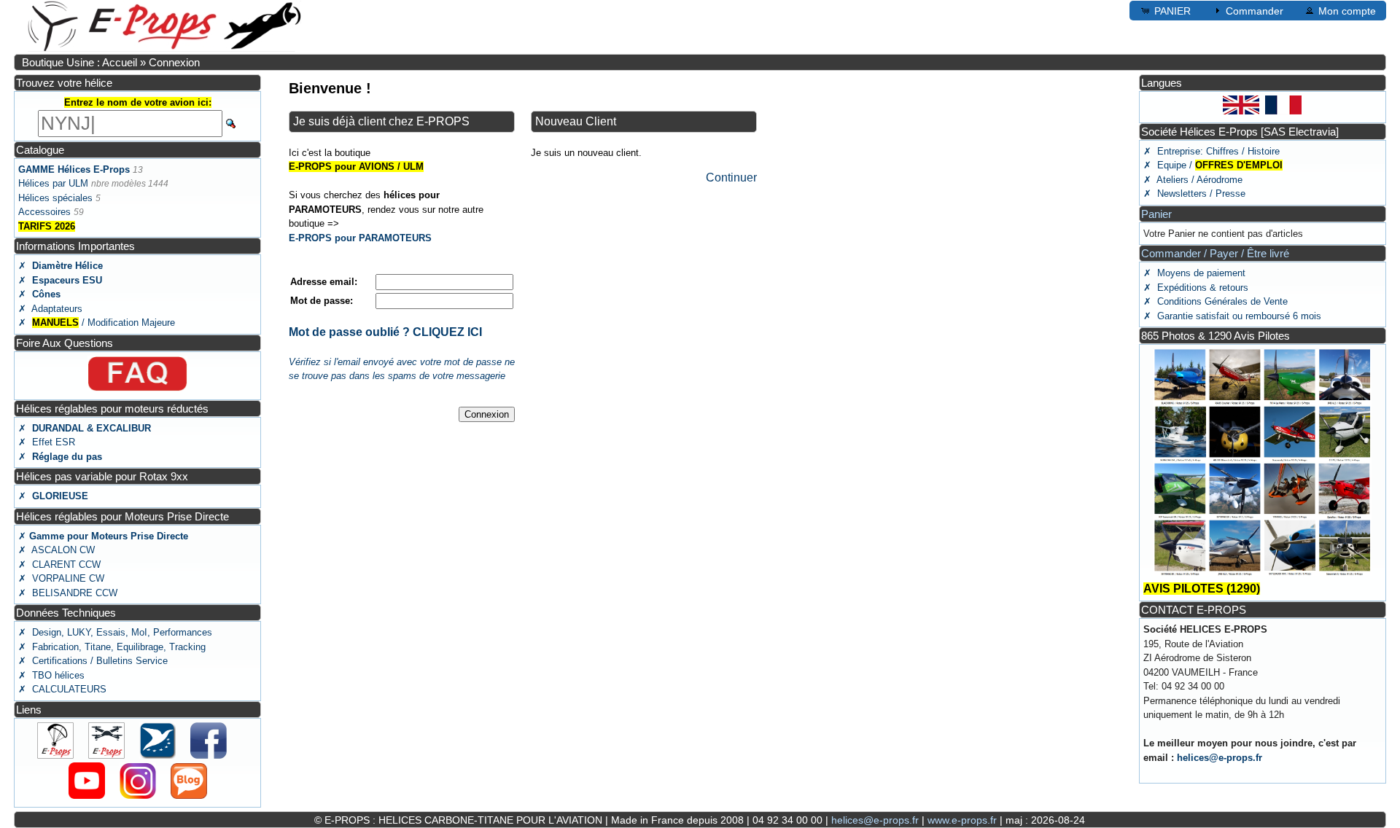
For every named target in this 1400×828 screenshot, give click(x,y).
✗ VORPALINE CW (61, 578)
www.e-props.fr (962, 820)
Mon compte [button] (1347, 11)
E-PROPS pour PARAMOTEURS (360, 238)
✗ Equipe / (1213, 165)
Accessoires (44, 211)
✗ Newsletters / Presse (1194, 193)
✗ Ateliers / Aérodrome (1192, 179)
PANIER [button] (1172, 11)
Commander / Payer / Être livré (1215, 253)
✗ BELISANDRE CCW (67, 592)
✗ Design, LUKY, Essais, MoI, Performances (115, 632)
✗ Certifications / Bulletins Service (93, 660)
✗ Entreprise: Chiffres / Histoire (1211, 151)
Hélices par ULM (53, 183)
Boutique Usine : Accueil (79, 62)
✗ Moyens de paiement (1194, 272)
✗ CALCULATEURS (62, 689)
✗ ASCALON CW (56, 549)
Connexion (174, 62)
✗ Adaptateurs (50, 308)
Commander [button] (1254, 11)
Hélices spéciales (55, 197)
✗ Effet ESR (46, 442)
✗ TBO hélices (51, 675)
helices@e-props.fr (1219, 757)
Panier (1156, 214)
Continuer (731, 177)
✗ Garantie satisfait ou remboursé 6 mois (1232, 315)
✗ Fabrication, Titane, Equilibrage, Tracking (112, 646)
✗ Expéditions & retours (1195, 287)
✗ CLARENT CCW (59, 564)
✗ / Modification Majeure (96, 322)
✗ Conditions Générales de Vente (1215, 301)
